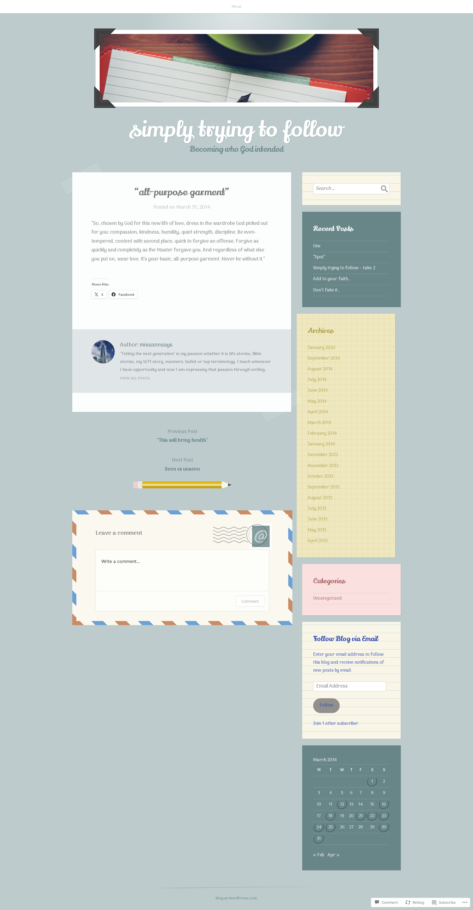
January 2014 (321, 444)
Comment (250, 601)
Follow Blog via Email (345, 638)
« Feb (318, 855)
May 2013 (317, 530)
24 (319, 827)
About (236, 7)
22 (372, 816)
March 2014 (319, 423)
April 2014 (318, 412)
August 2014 (320, 369)
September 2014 (324, 358)
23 (384, 816)
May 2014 (317, 401)
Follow (326, 705)
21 (361, 816)
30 (384, 827)
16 (384, 804)
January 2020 (321, 347)
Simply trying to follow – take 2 (344, 268)
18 (330, 816)
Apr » (333, 855)
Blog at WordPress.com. (236, 898)
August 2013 (320, 498)
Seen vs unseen (182, 464)
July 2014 (317, 380)
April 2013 (318, 541)
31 (319, 838)
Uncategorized (327, 598)
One (317, 246)
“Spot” (319, 257)
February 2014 (322, 433)
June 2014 (318, 390)
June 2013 (318, 519)
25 (330, 827)
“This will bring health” (182, 436)
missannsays (156, 345)
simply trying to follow (236, 130)
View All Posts (135, 378)
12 (342, 804)
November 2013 (323, 466)
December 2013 (323, 455)
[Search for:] (351, 188)
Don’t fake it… (326, 290)
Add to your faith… (331, 279)
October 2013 (321, 476)
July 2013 (317, 508)
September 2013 (324, 487)
